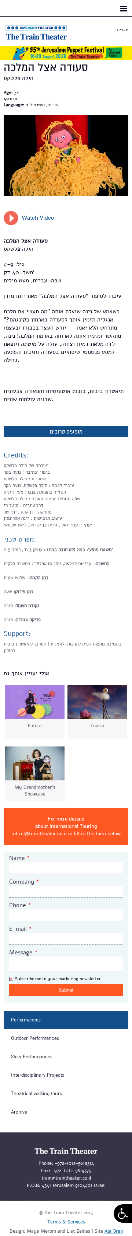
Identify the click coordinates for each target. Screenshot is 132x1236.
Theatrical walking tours (36, 1094)
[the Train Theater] (44, 40)
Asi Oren (113, 1231)
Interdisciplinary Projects (37, 1075)
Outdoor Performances (35, 1038)
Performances (26, 1020)
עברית (122, 29)
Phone (20, 905)
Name (19, 858)
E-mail (20, 929)
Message (23, 952)
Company (24, 882)
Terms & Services (66, 1222)
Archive (19, 1112)
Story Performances (31, 1057)
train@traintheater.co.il (66, 1178)
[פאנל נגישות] (123, 1213)
